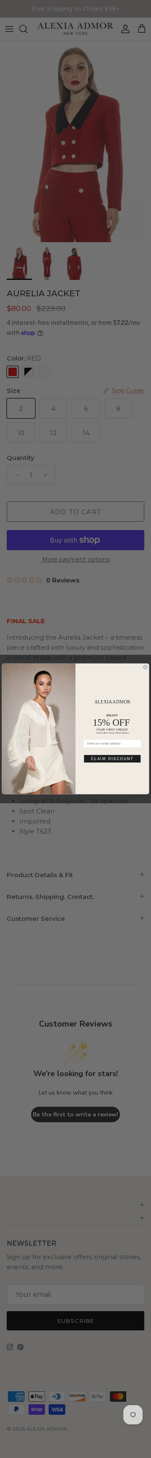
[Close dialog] (145, 667)
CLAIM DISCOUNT (112, 759)
